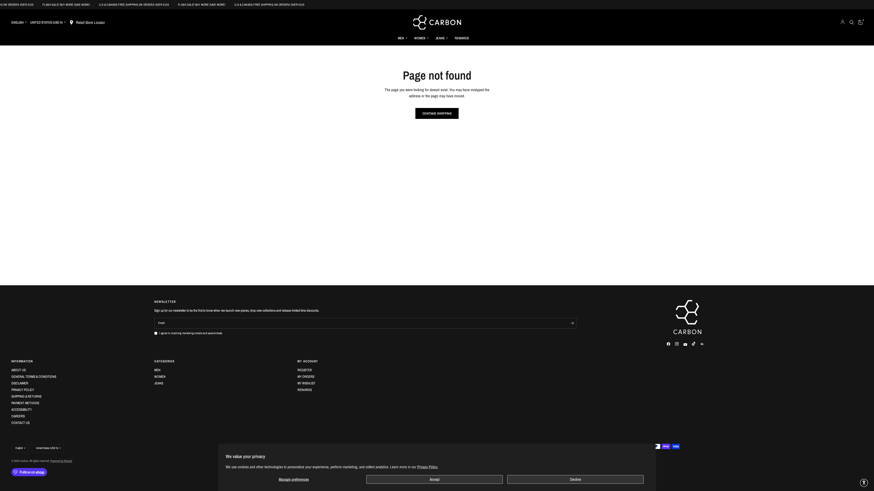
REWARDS (462, 38)
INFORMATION (22, 361)
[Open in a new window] (670, 344)
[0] (859, 22)
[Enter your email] (572, 323)
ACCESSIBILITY (21, 409)
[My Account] (842, 22)
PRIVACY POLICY (22, 389)
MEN (401, 38)
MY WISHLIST (306, 383)
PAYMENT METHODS (25, 403)
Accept (435, 479)
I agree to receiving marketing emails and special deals (190, 333)
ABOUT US (18, 370)
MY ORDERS (305, 376)
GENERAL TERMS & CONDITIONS (33, 376)
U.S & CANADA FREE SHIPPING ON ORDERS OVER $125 (127, 4)
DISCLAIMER (19, 383)
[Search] (851, 22)
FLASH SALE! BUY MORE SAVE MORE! (59, 4)
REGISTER (304, 370)
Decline (575, 479)
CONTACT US (20, 422)
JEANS (440, 38)
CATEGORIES (164, 361)
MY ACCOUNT (307, 361)
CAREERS (18, 416)
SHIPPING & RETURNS (26, 396)
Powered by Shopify (61, 461)
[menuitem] (402, 38)
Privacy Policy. (427, 466)
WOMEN (419, 38)
